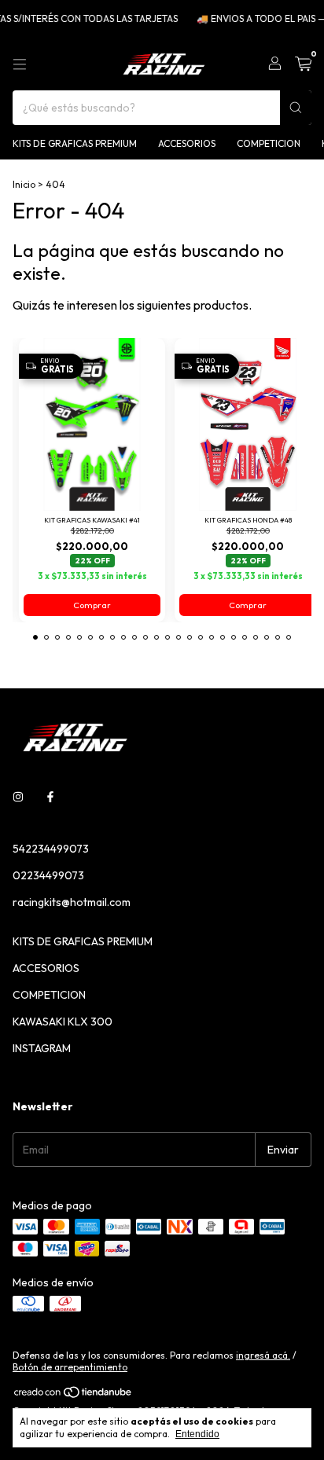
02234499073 (48, 875)
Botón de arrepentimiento (70, 1367)
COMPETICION (268, 143)
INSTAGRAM (42, 1048)
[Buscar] (295, 107)
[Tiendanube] (73, 1395)
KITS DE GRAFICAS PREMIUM (75, 143)
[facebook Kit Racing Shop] (50, 797)
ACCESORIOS (186, 143)
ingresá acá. (263, 1355)
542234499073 (51, 849)
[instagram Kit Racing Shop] (18, 797)
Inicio (24, 184)
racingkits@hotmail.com (72, 902)
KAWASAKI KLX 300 (62, 1021)
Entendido (197, 1434)
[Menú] (20, 64)
